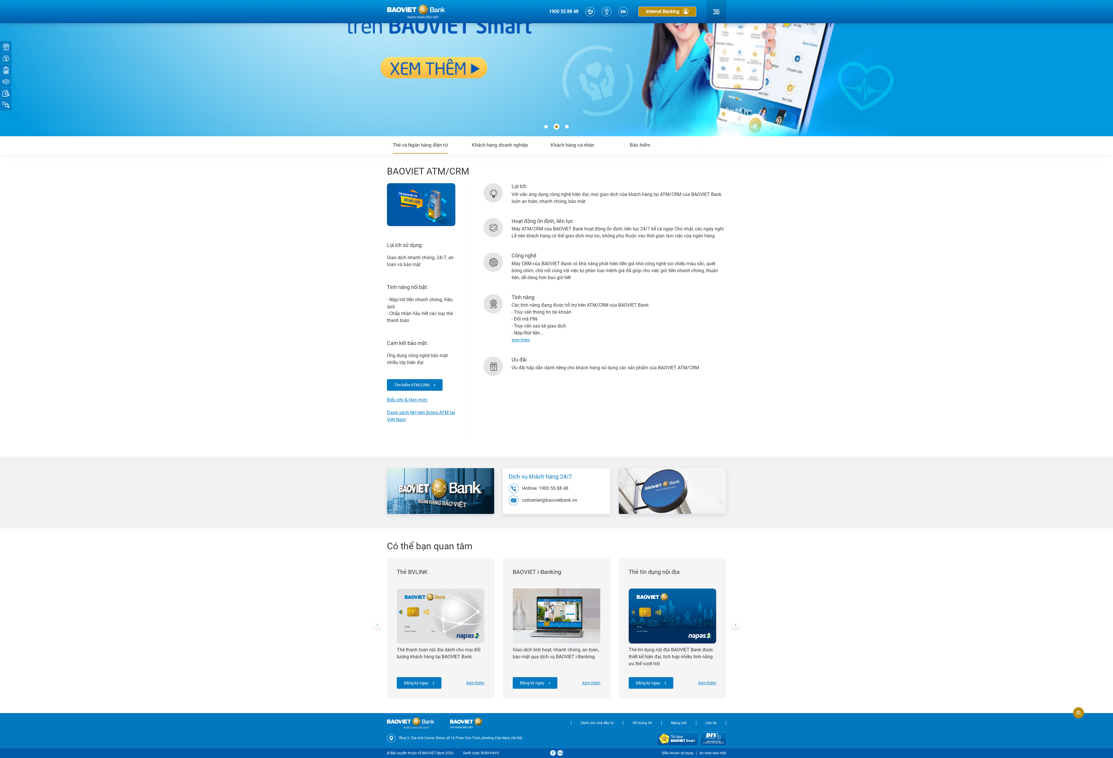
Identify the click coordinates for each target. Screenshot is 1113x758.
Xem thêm (475, 683)
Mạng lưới (679, 723)
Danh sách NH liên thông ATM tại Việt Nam (421, 416)
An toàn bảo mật (712, 753)
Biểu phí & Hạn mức (407, 400)
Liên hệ (710, 723)
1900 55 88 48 (564, 11)
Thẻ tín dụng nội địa (654, 571)
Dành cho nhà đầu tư (597, 723)
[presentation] (377, 625)
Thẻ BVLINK (412, 571)
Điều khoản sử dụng (677, 753)
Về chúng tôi (642, 723)
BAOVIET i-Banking (537, 571)
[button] (546, 126)
